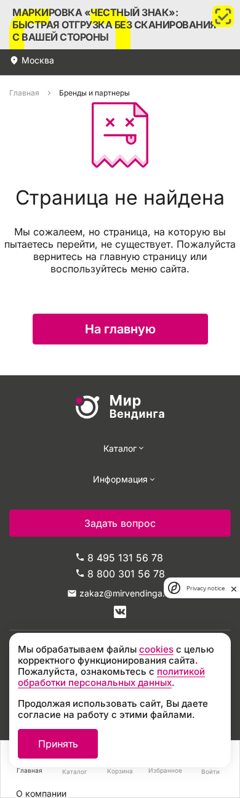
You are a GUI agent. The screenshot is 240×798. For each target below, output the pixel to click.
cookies (156, 649)
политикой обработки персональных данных (111, 677)
